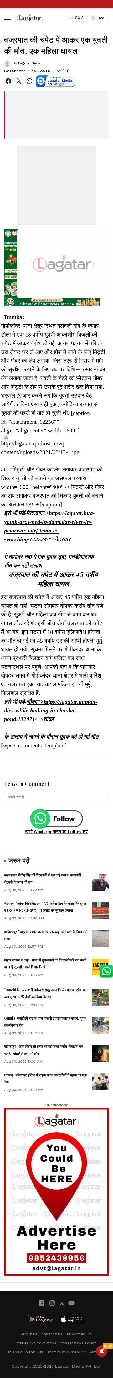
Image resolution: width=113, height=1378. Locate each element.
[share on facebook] (8, 81)
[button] (7, 18)
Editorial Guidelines (26, 1352)
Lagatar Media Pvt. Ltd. (78, 1366)
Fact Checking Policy (67, 1352)
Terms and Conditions (37, 1343)
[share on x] (19, 81)
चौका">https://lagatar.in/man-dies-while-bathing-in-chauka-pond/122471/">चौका (50, 710)
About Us (29, 1334)
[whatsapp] (29, 81)
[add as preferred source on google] (55, 81)
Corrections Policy (78, 1343)
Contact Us (52, 1334)
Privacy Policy (80, 1334)
